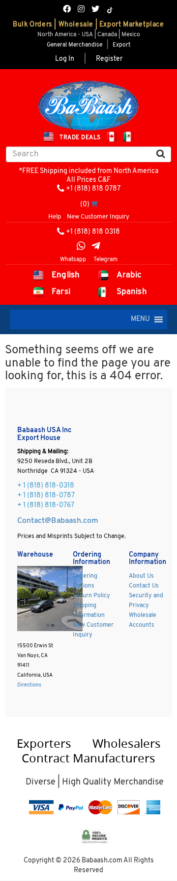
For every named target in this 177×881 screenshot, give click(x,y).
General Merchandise (74, 45)
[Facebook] (67, 10)
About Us (141, 576)
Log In (64, 59)
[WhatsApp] (81, 247)
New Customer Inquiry (98, 217)
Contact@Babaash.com (57, 521)
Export (121, 45)
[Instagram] (81, 10)
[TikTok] (110, 10)
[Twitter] (95, 10)
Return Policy (91, 596)
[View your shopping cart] (94, 204)
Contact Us (144, 586)
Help (54, 217)
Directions (29, 685)
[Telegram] (95, 247)
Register (109, 59)
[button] (140, 319)
